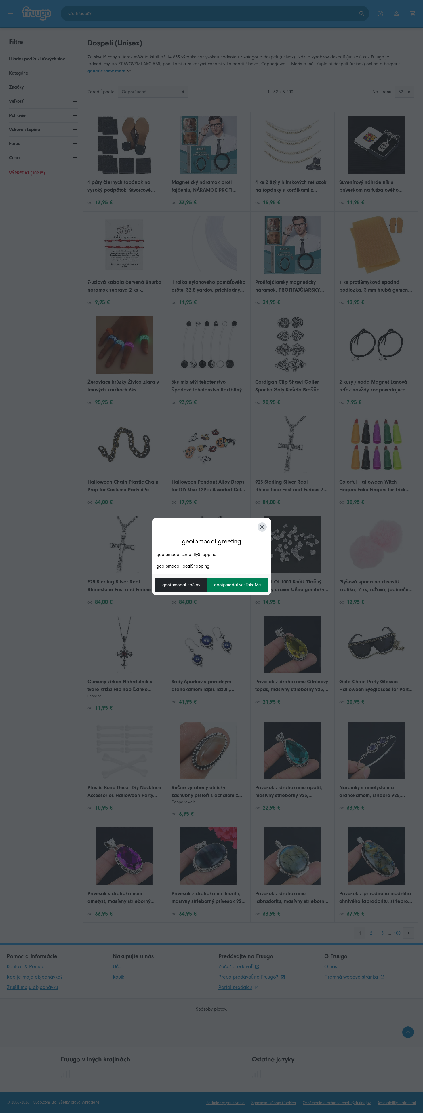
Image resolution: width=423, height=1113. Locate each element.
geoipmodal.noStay (181, 584)
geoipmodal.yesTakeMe (237, 584)
